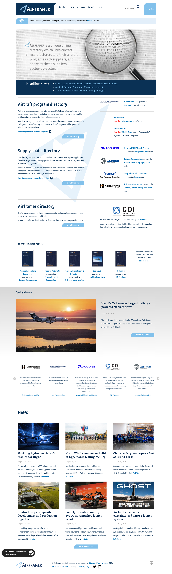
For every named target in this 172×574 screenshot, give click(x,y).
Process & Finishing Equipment (137, 162)
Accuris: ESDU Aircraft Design (136, 148)
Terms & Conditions (60, 566)
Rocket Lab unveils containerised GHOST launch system (132, 516)
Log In (99, 7)
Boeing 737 (128, 105)
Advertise (81, 7)
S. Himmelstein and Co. (133, 184)
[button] (26, 55)
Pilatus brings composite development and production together (37, 516)
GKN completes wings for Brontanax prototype (80, 90)
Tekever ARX (119, 118)
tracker (90, 20)
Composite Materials (51, 271)
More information (10, 554)
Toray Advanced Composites (135, 173)
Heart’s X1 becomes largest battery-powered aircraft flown (86, 83)
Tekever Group (127, 121)
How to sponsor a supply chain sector (33, 178)
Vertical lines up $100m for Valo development (79, 87)
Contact (91, 7)
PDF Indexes (144, 261)
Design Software (141, 151)
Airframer (121, 271)
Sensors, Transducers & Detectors (138, 188)
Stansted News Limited (98, 563)
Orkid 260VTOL (120, 128)
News (72, 7)
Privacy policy (83, 566)
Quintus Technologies (133, 159)
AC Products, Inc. (131, 102)
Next (158, 378)
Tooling (137, 177)
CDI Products (142, 219)
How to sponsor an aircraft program (33, 131)
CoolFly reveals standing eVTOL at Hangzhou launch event (83, 516)
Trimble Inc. (127, 132)
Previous (14, 378)
